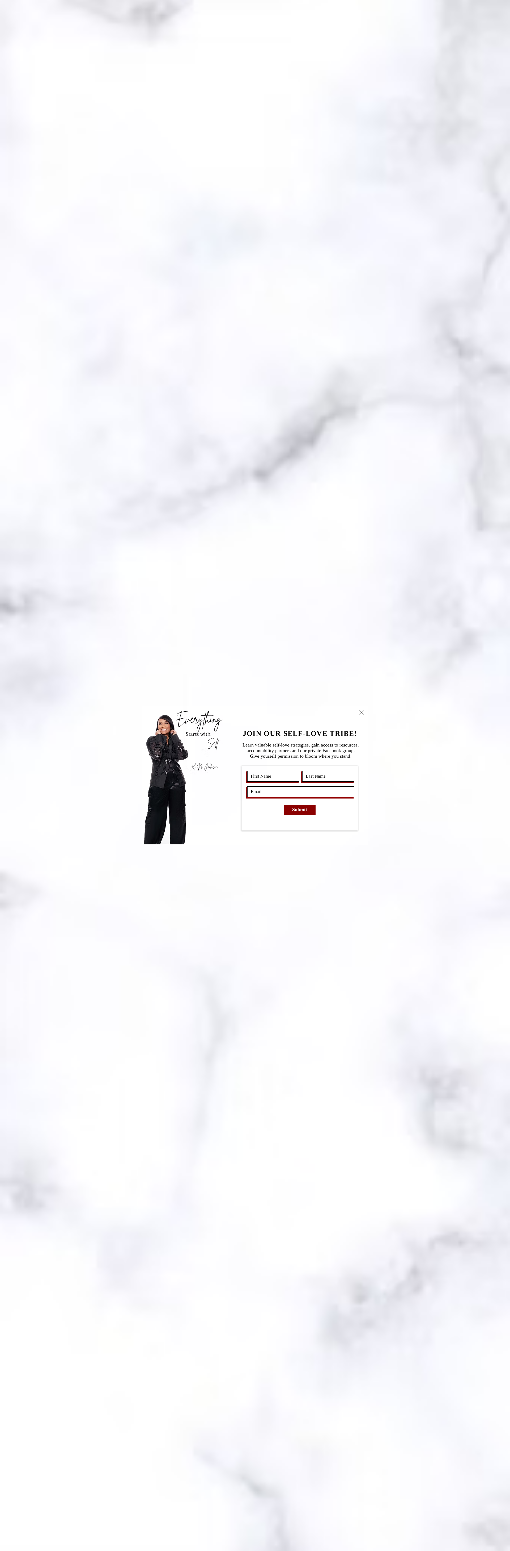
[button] (361, 712)
